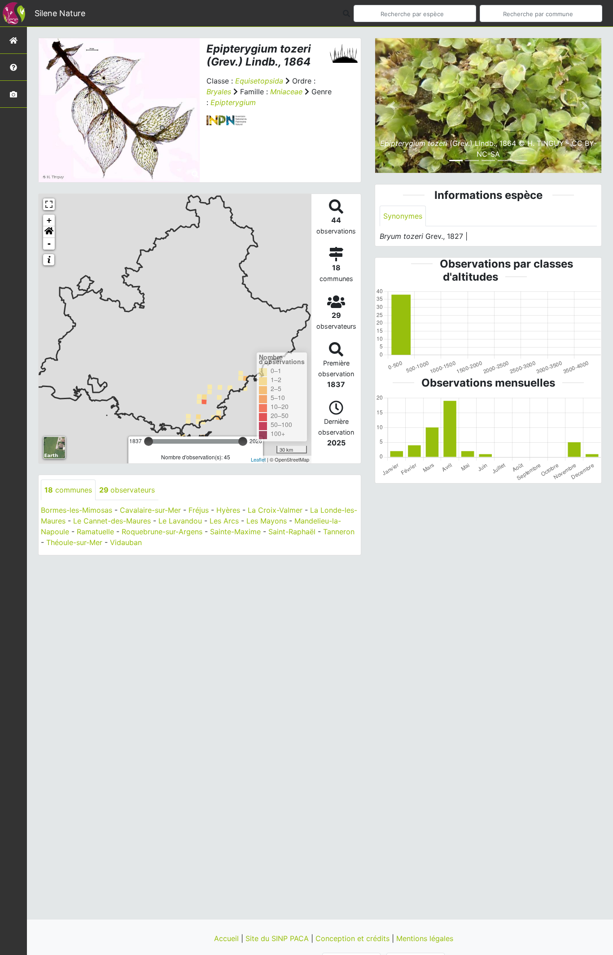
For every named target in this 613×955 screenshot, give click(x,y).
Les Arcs (224, 520)
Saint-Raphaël (291, 531)
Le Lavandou (180, 520)
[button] (49, 232)
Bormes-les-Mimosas (76, 510)
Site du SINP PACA (278, 938)
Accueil (227, 938)
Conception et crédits (353, 938)
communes (68, 489)
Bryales (218, 91)
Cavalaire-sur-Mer (150, 510)
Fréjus (198, 510)
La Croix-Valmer (275, 510)
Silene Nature (60, 13)
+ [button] (49, 220)
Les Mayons (266, 520)
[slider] (148, 441)
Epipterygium (233, 102)
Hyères (228, 510)
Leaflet (258, 459)
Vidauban (126, 542)
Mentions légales (424, 938)
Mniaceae (286, 91)
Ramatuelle (95, 531)
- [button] (49, 243)
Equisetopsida (259, 80)
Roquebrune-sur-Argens (162, 531)
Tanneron (339, 531)
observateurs (127, 489)
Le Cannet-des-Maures (112, 520)
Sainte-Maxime (235, 531)
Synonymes (402, 215)
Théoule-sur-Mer (74, 542)
